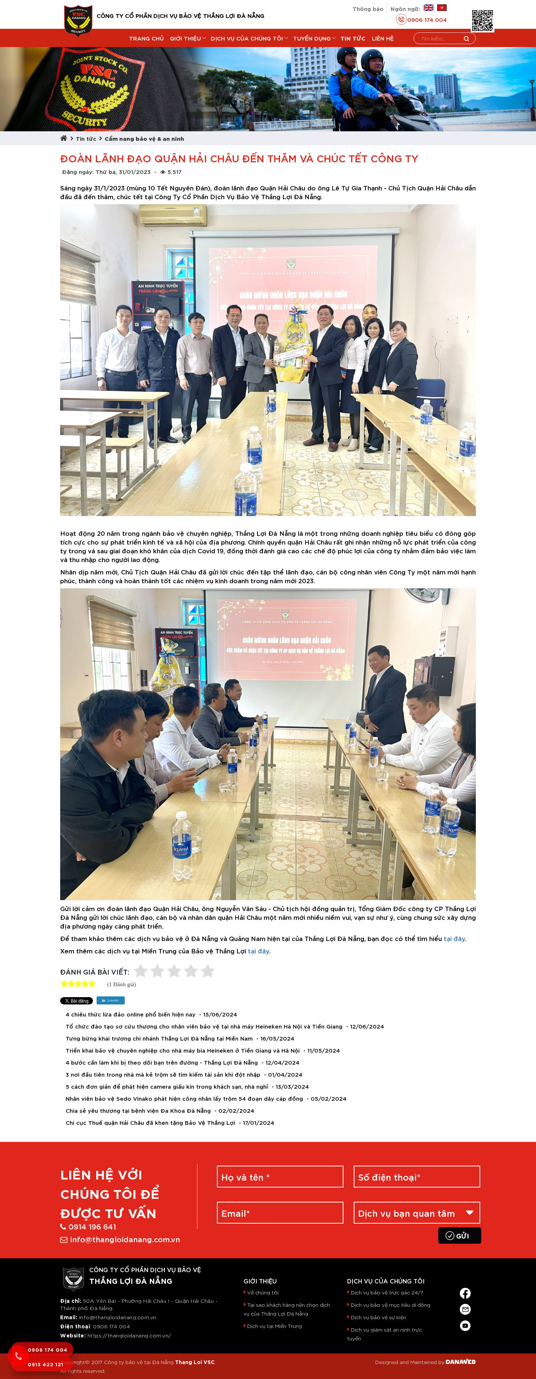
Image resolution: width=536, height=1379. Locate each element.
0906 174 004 (427, 19)
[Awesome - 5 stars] (207, 971)
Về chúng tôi (263, 1292)
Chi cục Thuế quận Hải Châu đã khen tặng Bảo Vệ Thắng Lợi (150, 1122)
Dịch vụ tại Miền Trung (274, 1325)
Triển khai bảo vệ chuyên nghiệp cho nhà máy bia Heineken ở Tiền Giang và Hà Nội (183, 1050)
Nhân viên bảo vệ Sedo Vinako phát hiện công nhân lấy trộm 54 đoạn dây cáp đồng (184, 1098)
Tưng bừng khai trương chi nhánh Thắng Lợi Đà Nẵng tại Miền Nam (159, 1038)
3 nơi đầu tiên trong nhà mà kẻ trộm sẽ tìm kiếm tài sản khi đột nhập (163, 1074)
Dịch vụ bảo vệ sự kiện (378, 1317)
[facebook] (465, 1291)
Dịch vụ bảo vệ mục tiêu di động (390, 1304)
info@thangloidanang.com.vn (125, 1239)
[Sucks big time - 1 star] (140, 971)
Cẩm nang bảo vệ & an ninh (144, 138)
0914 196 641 (92, 1226)
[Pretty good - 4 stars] (191, 971)
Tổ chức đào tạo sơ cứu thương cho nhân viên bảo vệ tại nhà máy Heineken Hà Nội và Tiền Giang (204, 1026)
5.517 (174, 171)
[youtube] (465, 1323)
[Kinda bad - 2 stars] (157, 971)
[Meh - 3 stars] (174, 971)
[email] (465, 1307)
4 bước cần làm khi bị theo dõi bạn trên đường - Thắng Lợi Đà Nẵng (162, 1062)
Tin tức (86, 138)
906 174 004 (113, 1326)
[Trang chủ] (65, 138)
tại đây (454, 938)
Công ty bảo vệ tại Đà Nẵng (139, 1362)
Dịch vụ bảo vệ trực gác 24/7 (387, 1292)
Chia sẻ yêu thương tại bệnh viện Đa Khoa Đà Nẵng (138, 1110)
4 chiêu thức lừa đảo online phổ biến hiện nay (130, 1014)
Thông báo (368, 8)
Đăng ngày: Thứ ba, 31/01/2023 (106, 171)
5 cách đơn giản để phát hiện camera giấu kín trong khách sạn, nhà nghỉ (167, 1086)
